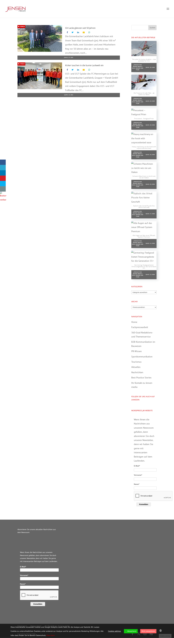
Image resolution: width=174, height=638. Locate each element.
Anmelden (143, 504)
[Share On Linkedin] (3, 173)
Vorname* (138, 475)
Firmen (22, 26)
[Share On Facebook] (3, 162)
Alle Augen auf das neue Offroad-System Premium (144, 236)
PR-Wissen (136, 351)
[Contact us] (3, 189)
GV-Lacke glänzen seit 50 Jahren (80, 28)
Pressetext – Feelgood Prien (144, 118)
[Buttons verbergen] (3, 199)
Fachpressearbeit (139, 327)
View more (50, 635)
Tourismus (136, 361)
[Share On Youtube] (3, 178)
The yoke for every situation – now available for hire (144, 60)
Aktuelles (135, 367)
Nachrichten (137, 372)
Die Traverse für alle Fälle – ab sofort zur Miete (144, 94)
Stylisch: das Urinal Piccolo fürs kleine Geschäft (144, 206)
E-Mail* (137, 466)
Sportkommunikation (141, 356)
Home (134, 322)
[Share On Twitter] (3, 167)
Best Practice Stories (141, 377)
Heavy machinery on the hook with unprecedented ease (144, 147)
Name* (136, 484)
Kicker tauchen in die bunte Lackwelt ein (84, 65)
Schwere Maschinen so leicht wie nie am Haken (144, 177)
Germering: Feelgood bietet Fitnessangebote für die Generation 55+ (144, 266)
